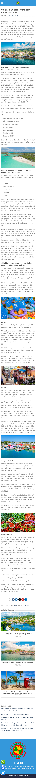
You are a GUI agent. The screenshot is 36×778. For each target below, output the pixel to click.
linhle (17, 15)
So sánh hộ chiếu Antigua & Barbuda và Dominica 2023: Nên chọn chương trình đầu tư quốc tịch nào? (18, 724)
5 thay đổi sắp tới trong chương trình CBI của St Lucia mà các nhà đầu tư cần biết (17, 710)
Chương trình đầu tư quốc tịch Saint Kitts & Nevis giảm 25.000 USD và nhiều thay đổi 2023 (17, 729)
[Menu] (2, 3)
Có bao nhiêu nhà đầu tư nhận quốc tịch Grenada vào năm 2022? (17, 718)
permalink (27, 605)
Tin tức (15, 605)
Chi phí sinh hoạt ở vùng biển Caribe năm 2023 (15, 714)
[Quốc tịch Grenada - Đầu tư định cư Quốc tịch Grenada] (18, 3)
